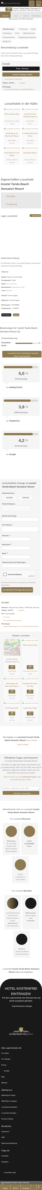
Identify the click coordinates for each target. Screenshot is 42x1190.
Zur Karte (6, 617)
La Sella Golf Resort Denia (30, 134)
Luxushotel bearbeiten (9, 1107)
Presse (3, 1065)
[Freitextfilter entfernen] (31, 3)
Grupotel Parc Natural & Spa (30, 685)
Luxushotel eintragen (8, 1113)
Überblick (10, 196)
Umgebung (11, 204)
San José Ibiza (11, 284)
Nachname (6, 544)
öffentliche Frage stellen (22, 793)
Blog (2, 1077)
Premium (37, 105)
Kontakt (16, 315)
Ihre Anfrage (7, 525)
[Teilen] (33, 1187)
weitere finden (29, 843)
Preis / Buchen (22, 68)
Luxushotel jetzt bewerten (22, 354)
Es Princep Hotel (12, 708)
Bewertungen (37, 16)
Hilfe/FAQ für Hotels (8, 1095)
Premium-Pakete (7, 1119)
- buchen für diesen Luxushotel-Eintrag (22, 951)
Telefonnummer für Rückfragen (14, 562)
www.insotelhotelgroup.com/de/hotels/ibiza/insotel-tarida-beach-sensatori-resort (20, 89)
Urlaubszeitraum (8, 493)
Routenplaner (36, 215)
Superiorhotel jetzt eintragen (22, 1006)
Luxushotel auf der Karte (13, 79)
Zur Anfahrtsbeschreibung (12, 620)
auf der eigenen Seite (30, 917)
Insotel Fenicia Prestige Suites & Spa (30, 115)
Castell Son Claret (30, 708)
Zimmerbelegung (8, 504)
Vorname (5, 535)
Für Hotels (5, 1053)
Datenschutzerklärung (12, 582)
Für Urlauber (5, 1059)
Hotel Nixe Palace (30, 153)
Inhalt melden (22, 744)
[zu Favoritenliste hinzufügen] (3, 21)
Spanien (9, 290)
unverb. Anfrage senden (22, 74)
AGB (3, 1137)
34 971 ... (12, 83)
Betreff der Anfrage (9, 516)
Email (4, 553)
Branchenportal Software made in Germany (14, 1184)
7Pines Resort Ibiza (12, 114)
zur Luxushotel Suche (2, 9)
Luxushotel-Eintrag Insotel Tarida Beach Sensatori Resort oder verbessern (12, 919)
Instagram (5, 1162)
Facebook (4, 1156)
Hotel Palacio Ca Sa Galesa (11, 154)
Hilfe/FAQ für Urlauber (9, 1101)
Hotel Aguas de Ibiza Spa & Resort (12, 134)
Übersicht (5, 16)
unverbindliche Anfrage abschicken (17, 590)
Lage (15, 16)
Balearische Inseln (18, 287)
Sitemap (4, 1083)
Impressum (5, 1131)
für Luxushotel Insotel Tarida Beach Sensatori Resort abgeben (11, 846)
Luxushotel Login (9, 1172)
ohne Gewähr (31, 740)
